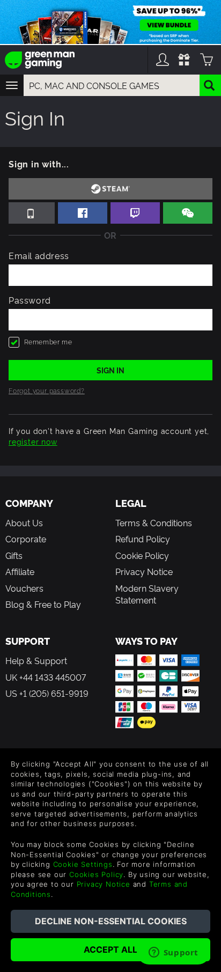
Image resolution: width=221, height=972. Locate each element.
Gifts (14, 555)
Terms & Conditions (153, 522)
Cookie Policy (142, 555)
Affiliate (19, 571)
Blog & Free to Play (43, 604)
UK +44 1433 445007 (45, 677)
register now (33, 441)
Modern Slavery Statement (147, 594)
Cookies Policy (96, 874)
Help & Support (36, 660)
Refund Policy (142, 538)
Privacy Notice (144, 571)
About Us (24, 522)
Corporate (25, 538)
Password (30, 300)
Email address (39, 255)
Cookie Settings (83, 864)
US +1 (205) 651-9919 (47, 693)
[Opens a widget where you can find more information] (173, 953)
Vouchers (24, 588)
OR (110, 235)
